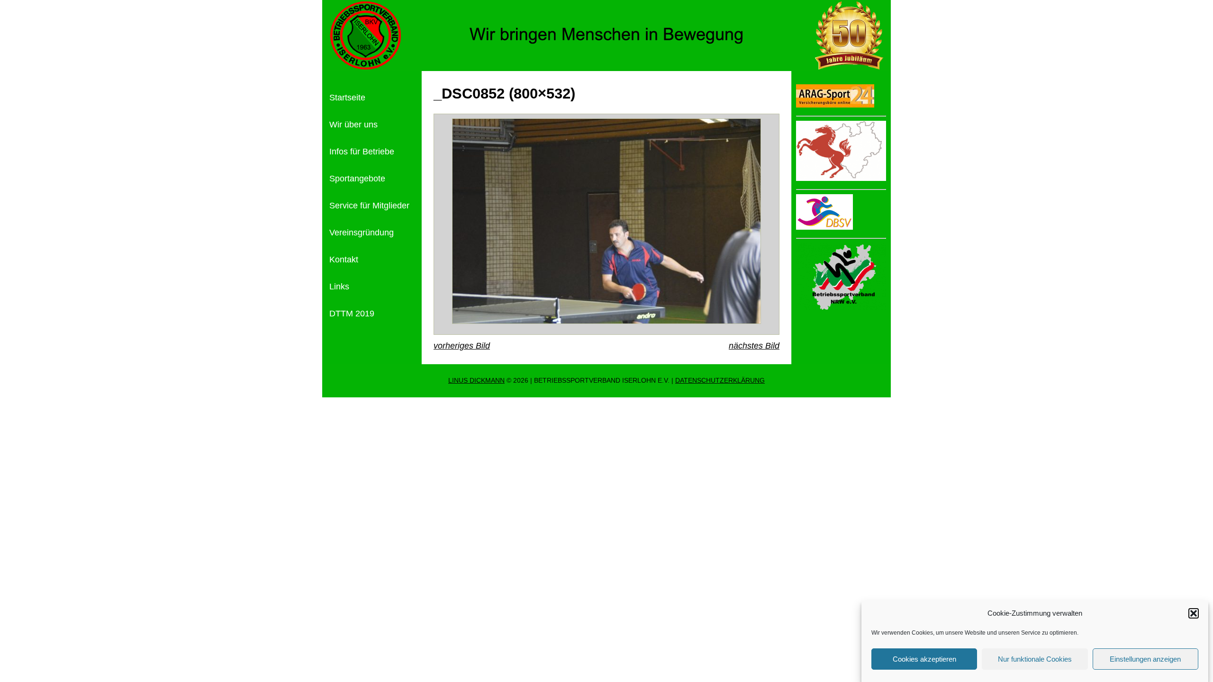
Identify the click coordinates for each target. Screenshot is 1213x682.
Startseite (347, 97)
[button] (1193, 613)
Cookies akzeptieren (924, 659)
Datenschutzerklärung (720, 380)
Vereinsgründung (361, 232)
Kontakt (343, 259)
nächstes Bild (754, 345)
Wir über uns (353, 124)
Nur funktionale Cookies (1035, 659)
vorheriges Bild (462, 345)
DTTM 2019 (351, 313)
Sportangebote (357, 178)
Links (339, 286)
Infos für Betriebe (361, 151)
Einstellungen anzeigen (1145, 659)
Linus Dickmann (476, 380)
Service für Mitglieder (369, 205)
